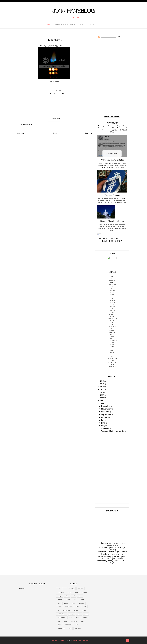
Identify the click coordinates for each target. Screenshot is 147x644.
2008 (102, 398)
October (105, 411)
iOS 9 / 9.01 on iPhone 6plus (112, 160)
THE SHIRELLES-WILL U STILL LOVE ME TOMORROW (112, 239)
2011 (102, 389)
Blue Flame (106, 428)
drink (112, 298)
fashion (112, 300)
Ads (112, 276)
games (112, 310)
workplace (112, 366)
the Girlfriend (112, 358)
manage (112, 330)
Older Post (88, 133)
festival (112, 302)
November (106, 409)
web (112, 364)
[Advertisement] (112, 76)
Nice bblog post (106, 547)
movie (112, 336)
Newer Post (20, 133)
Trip (112, 360)
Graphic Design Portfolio (64, 24)
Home (49, 24)
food (112, 304)
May (103, 425)
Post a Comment (26, 125)
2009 (102, 395)
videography (112, 362)
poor (112, 342)
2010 (102, 392)
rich (112, 348)
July (102, 420)
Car (112, 286)
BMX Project (112, 284)
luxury (112, 328)
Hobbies (112, 314)
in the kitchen (112, 318)
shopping (112, 352)
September (106, 414)
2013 (102, 384)
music (112, 338)
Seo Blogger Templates (81, 640)
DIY (112, 296)
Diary (112, 294)
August (104, 417)
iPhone (112, 320)
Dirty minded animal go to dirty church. (112, 553)
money (112, 334)
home (112, 316)
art (112, 278)
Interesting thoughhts (107, 561)
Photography (112, 340)
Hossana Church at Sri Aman (112, 221)
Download (92, 24)
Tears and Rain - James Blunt (113, 431)
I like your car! (106, 543)
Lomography (112, 326)
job (112, 322)
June (103, 423)
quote (112, 344)
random (112, 346)
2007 (102, 400)
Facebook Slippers (112, 195)
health (112, 312)
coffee (112, 288)
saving (112, 350)
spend (112, 356)
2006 (102, 403)
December (105, 406)
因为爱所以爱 (112, 122)
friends (112, 306)
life (112, 324)
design (112, 292)
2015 (102, 381)
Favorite (81, 24)
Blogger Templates (58, 640)
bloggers (112, 282)
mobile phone (112, 332)
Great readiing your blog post (111, 556)
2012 (102, 386)
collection (112, 290)
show (112, 354)
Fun (112, 308)
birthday (112, 280)
